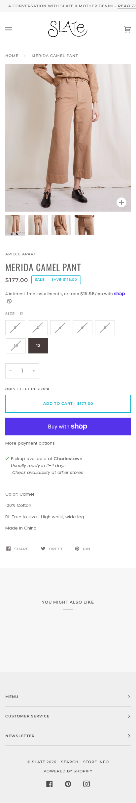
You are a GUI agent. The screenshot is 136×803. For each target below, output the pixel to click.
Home (11, 55)
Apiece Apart (20, 254)
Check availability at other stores (47, 472)
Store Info (96, 762)
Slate (38, 762)
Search (70, 762)
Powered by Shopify (68, 771)
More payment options (30, 443)
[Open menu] (15, 29)
